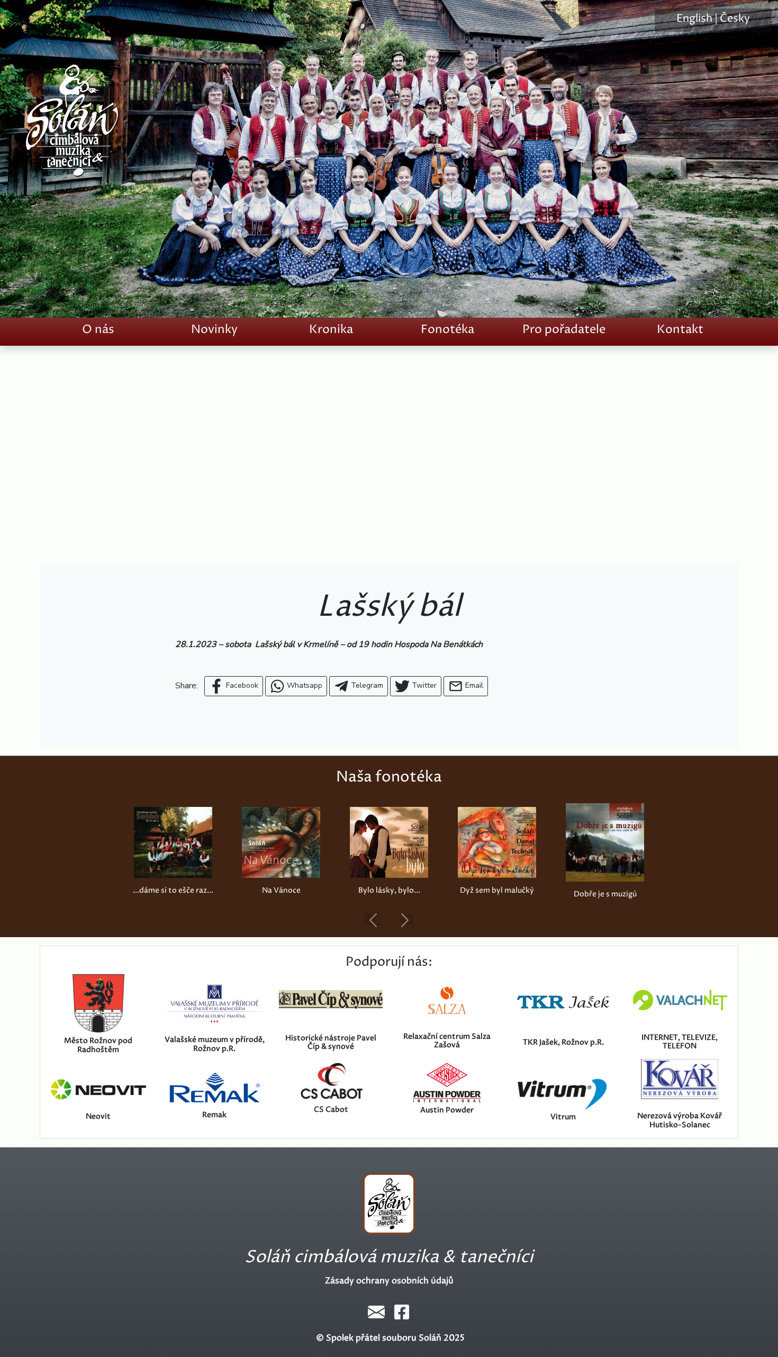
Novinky (214, 329)
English (694, 19)
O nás (98, 329)
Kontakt (680, 329)
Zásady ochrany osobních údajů (389, 1281)
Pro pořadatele (563, 329)
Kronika (331, 329)
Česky (735, 19)
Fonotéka (447, 329)
